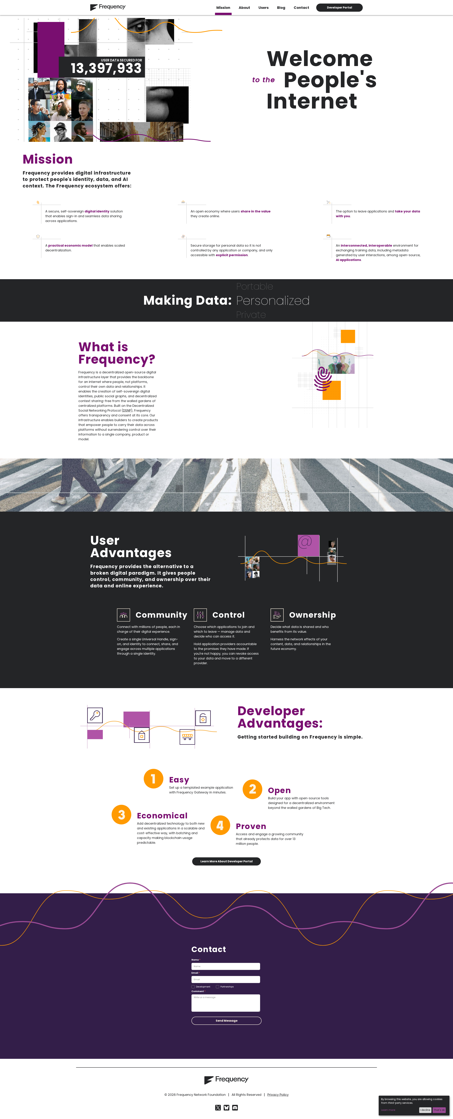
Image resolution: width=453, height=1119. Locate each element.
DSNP (127, 410)
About (244, 7)
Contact (301, 7)
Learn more (388, 1110)
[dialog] (414, 1105)
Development (203, 986)
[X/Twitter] (218, 1108)
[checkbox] (193, 986)
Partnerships (227, 986)
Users (264, 7)
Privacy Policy (278, 1094)
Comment (198, 991)
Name (195, 959)
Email (195, 972)
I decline (425, 1110)
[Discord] (235, 1108)
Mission (223, 7)
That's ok (439, 1110)
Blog (281, 7)
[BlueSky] (226, 1108)
